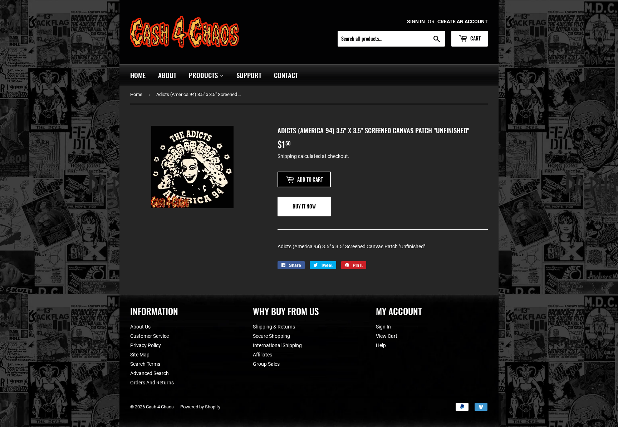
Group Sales (266, 364)
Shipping (287, 156)
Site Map (139, 355)
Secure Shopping (271, 336)
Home (138, 75)
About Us (140, 327)
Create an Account (462, 21)
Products (204, 75)
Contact (286, 75)
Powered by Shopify (200, 406)
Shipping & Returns (274, 327)
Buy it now (304, 206)
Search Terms (145, 364)
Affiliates (262, 355)
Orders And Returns (152, 382)
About (167, 75)
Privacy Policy (145, 345)
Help (381, 345)
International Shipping (277, 345)
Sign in (416, 21)
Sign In (383, 327)
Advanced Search (149, 373)
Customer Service (149, 336)
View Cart (386, 336)
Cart (475, 38)
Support (248, 75)
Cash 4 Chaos (160, 406)
